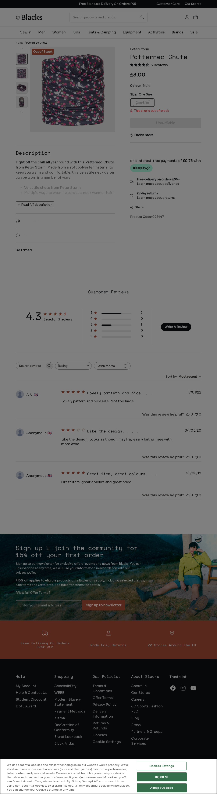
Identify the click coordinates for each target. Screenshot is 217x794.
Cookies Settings (161, 766)
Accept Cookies (161, 788)
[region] (108, 776)
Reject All (161, 777)
